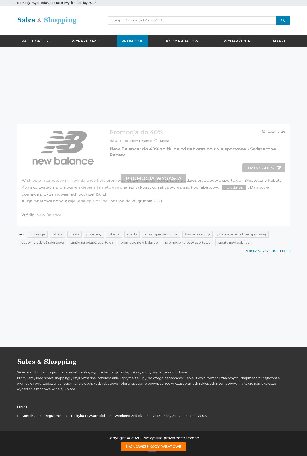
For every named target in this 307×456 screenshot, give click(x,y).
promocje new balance (139, 242)
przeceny (93, 234)
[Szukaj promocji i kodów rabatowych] (283, 20)
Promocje (132, 41)
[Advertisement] (153, 85)
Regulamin (52, 416)
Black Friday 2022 (166, 416)
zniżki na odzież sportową (92, 242)
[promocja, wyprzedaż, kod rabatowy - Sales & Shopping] (47, 20)
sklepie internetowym (99, 187)
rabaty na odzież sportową (42, 242)
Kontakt (28, 416)
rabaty (58, 234)
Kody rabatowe (183, 41)
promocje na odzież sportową (241, 234)
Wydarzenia (237, 41)
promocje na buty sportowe (188, 242)
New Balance (141, 141)
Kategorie (33, 41)
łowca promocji (197, 234)
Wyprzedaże (85, 41)
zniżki (74, 234)
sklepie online (94, 201)
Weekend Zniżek (128, 416)
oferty (132, 234)
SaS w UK (198, 416)
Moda (164, 141)
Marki (279, 41)
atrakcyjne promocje (160, 234)
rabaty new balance (234, 242)
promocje (37, 234)
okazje (114, 234)
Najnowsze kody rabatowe (153, 446)
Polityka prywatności (88, 416)
